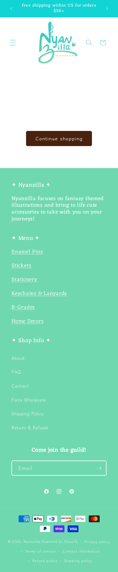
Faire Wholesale (28, 399)
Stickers (21, 265)
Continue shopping (59, 138)
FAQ (16, 371)
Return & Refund (29, 427)
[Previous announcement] (11, 8)
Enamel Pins (27, 252)
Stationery (24, 279)
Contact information (81, 551)
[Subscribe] (99, 468)
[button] (12, 42)
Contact (20, 385)
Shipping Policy (27, 413)
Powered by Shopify (60, 541)
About (18, 358)
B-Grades (23, 307)
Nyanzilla (32, 541)
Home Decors (27, 321)
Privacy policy (97, 541)
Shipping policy (78, 560)
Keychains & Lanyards (39, 293)
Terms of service (40, 551)
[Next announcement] (107, 8)
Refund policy (45, 560)
